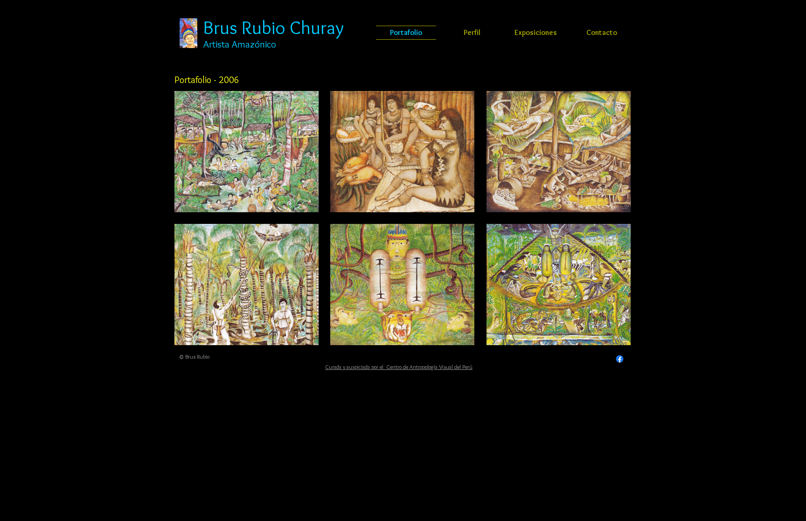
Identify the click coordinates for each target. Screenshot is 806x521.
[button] (246, 151)
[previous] (194, 226)
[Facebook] (620, 359)
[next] (610, 226)
